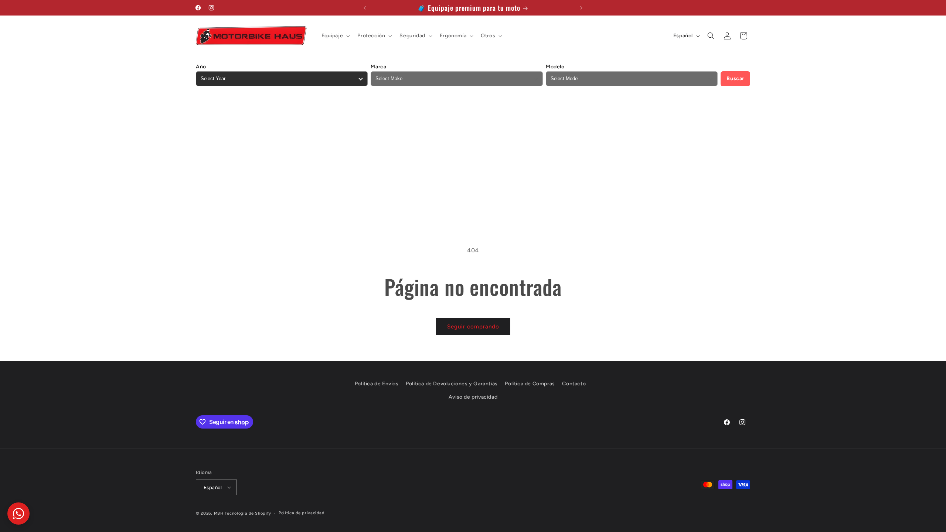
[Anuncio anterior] (365, 8)
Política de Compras (530, 384)
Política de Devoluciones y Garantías (452, 384)
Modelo (555, 67)
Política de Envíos (377, 384)
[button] (335, 36)
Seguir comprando (473, 326)
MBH (219, 513)
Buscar (735, 78)
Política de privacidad (301, 513)
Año (201, 67)
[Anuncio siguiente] (581, 8)
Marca (378, 67)
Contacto (574, 384)
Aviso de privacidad (473, 397)
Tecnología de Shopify (248, 513)
